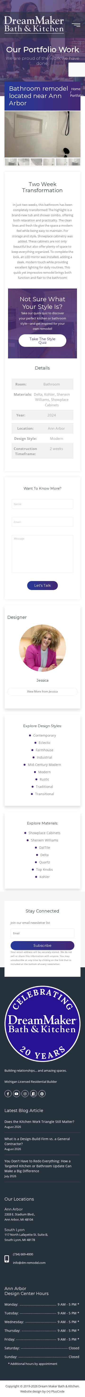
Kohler (49, 394)
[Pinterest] (42, 1093)
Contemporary (44, 735)
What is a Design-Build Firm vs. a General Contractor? (37, 1141)
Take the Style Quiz (42, 341)
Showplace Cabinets (44, 833)
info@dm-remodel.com (29, 1263)
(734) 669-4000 (23, 1254)
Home (76, 89)
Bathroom (51, 384)
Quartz (44, 862)
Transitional (44, 794)
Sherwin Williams (44, 840)
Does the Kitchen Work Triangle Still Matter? (39, 1121)
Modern (56, 438)
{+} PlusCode (55, 1391)
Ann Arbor (56, 428)
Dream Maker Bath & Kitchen (58, 1386)
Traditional (44, 786)
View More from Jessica (42, 691)
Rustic (44, 779)
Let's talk (42, 585)
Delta (38, 394)
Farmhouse (44, 750)
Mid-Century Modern (44, 764)
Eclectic (45, 742)
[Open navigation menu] (76, 25)
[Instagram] (25, 1093)
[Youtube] (16, 1093)
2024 (51, 415)
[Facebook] (8, 1093)
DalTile (44, 847)
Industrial (44, 757)
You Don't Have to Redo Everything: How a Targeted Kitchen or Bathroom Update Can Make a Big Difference (38, 1166)
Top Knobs (44, 869)
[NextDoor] (33, 1093)
